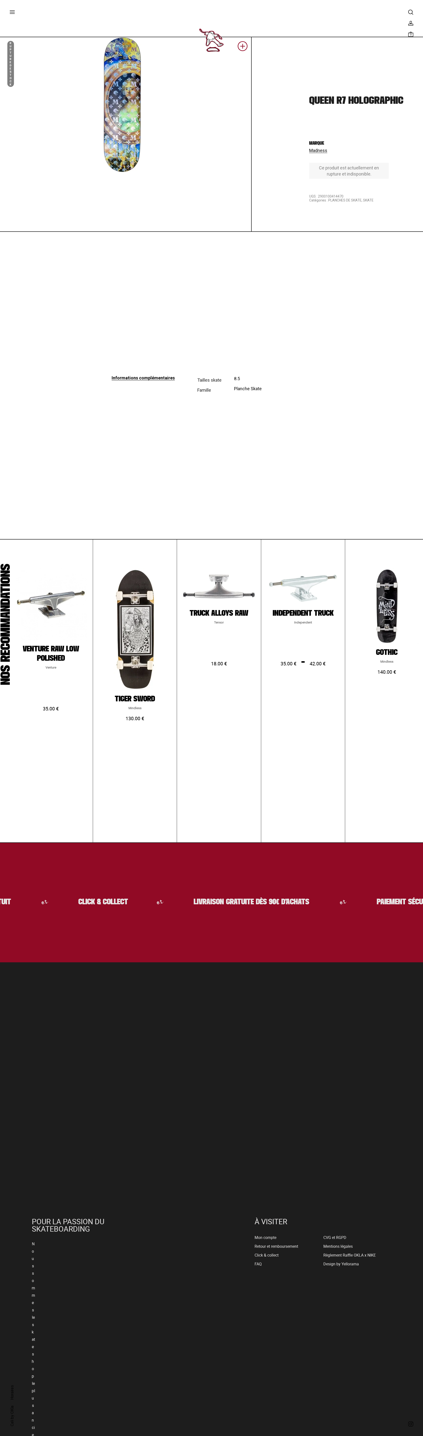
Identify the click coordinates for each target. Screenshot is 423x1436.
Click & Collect (88, 902)
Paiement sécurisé (392, 902)
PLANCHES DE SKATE (345, 200)
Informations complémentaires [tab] (143, 377)
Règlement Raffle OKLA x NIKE (349, 1256)
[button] (242, 48)
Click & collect (267, 1256)
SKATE (368, 200)
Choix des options (50, 757)
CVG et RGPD (334, 1239)
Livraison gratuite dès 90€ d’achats (237, 902)
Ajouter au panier (135, 767)
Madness (318, 150)
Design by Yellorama (341, 1265)
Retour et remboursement (276, 1247)
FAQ (258, 1265)
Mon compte (265, 1239)
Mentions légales (338, 1247)
